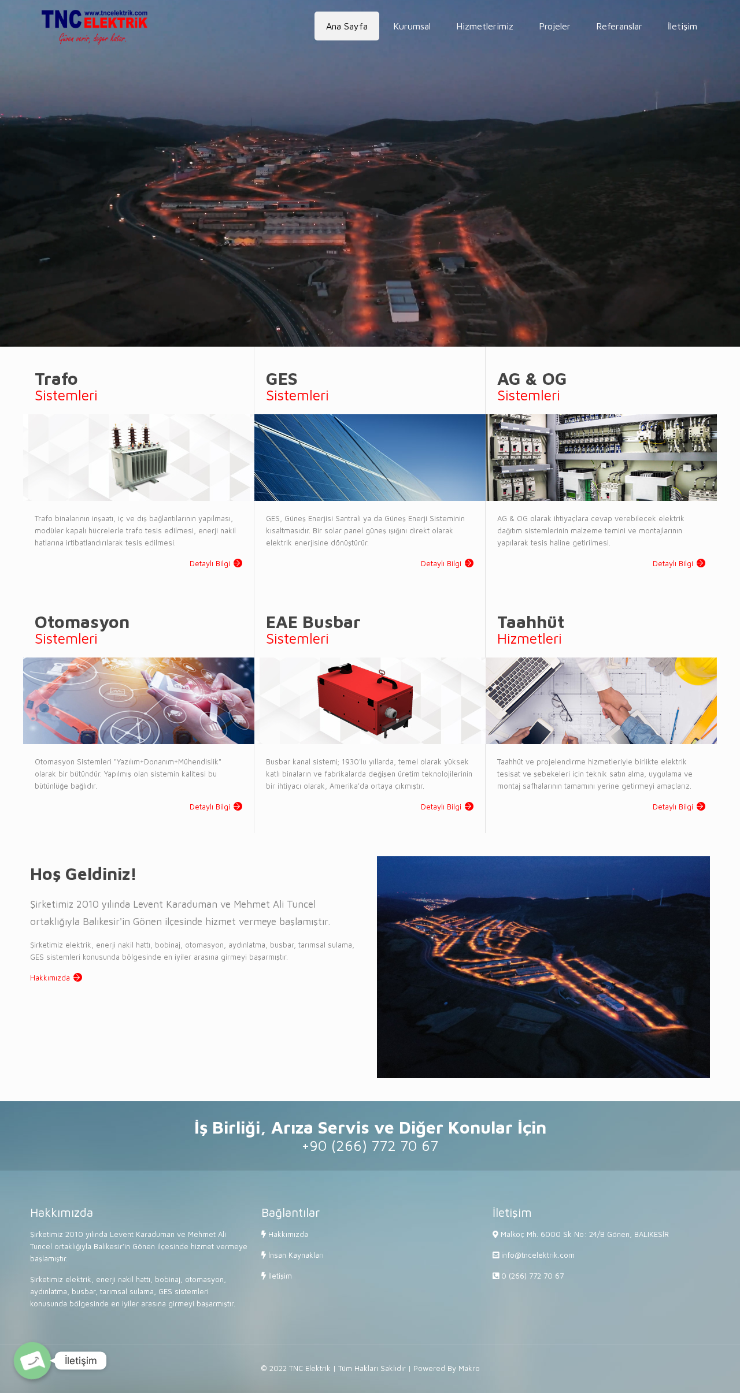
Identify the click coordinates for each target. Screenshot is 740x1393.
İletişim (279, 1275)
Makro (469, 1368)
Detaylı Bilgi (210, 563)
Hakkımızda (50, 977)
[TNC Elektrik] (94, 26)
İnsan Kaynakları (295, 1255)
